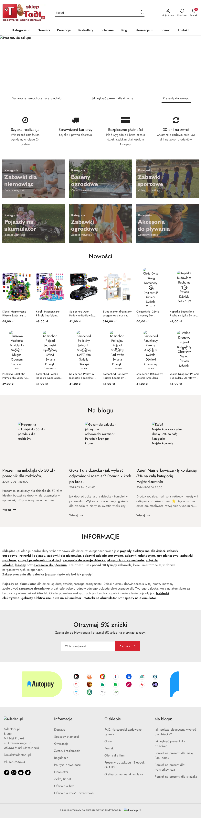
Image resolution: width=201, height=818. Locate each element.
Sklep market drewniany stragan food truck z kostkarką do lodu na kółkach (117, 313)
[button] (144, 30)
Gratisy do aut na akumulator (123, 774)
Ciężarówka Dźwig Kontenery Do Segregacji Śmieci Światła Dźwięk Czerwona (147, 313)
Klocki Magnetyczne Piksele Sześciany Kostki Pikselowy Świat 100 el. (16, 313)
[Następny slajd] (192, 64)
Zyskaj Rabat (62, 779)
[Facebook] (6, 772)
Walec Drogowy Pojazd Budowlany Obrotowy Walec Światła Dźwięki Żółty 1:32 (184, 376)
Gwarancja (61, 743)
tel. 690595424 (14, 762)
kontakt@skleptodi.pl (17, 755)
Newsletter (61, 772)
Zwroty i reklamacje (67, 750)
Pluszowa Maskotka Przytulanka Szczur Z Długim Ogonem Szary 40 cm (16, 376)
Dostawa (60, 729)
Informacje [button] (63, 719)
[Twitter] (28, 772)
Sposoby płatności (66, 736)
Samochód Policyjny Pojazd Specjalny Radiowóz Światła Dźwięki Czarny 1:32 (115, 376)
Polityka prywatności (67, 765)
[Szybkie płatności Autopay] (100, 684)
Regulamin (61, 757)
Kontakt (109, 748)
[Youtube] (21, 772)
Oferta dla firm (64, 786)
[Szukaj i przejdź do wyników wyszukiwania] (141, 13)
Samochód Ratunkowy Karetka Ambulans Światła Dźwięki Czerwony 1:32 (149, 376)
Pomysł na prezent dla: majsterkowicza (170, 767)
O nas (108, 741)
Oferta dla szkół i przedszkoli (74, 793)
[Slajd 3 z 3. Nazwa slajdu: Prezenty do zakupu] (100, 64)
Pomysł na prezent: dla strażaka (176, 776)
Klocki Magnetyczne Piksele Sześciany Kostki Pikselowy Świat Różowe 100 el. (49, 313)
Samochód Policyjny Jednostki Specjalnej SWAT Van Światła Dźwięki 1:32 (81, 376)
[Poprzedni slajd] (8, 64)
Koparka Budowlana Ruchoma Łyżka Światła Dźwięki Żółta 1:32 (183, 313)
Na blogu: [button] (163, 719)
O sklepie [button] (112, 719)
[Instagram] (13, 772)
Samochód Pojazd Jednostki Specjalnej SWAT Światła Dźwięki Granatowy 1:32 (49, 376)
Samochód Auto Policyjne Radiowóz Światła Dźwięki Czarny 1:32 (83, 313)
